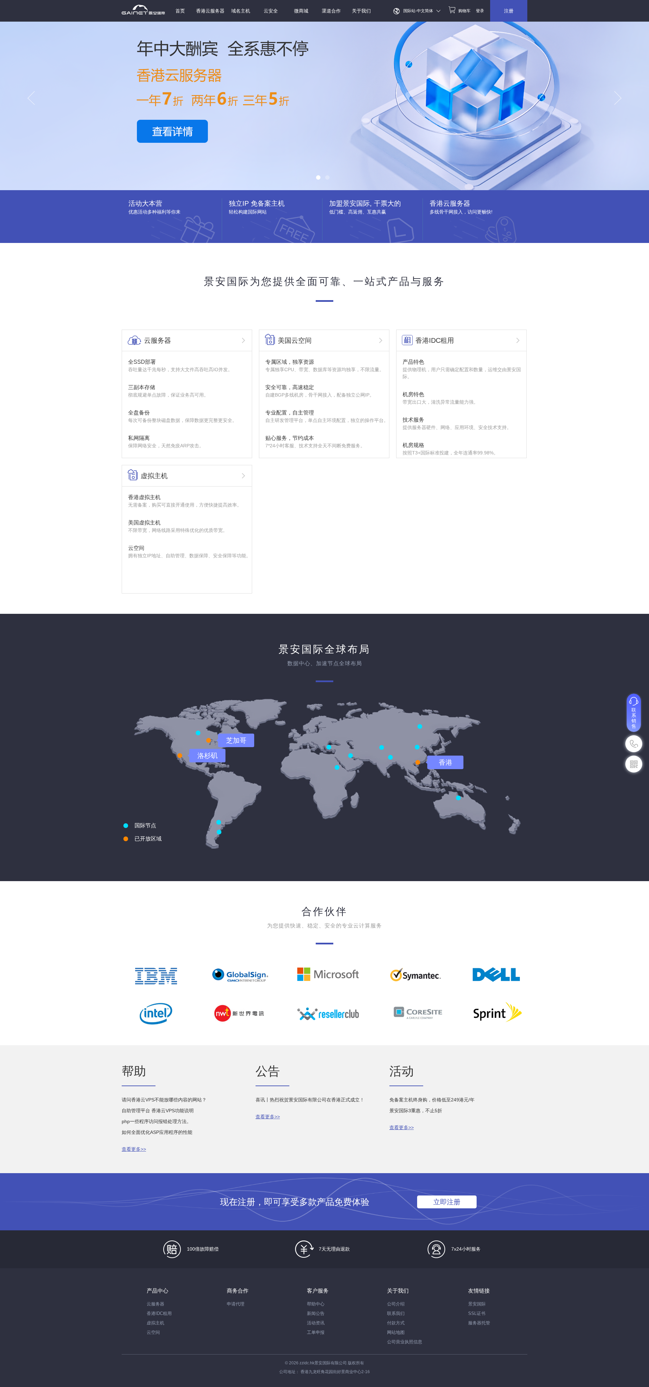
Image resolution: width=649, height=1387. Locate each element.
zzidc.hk (306, 1363)
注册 (508, 11)
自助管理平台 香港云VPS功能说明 (158, 1110)
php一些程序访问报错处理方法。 (156, 1121)
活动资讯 (315, 1322)
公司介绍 (396, 1303)
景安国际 (477, 1303)
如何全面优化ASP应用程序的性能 (157, 1132)
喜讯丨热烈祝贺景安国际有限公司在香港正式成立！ (310, 1099)
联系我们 (396, 1313)
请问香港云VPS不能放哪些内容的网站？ (164, 1099)
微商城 (301, 11)
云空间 (153, 1332)
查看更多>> (134, 1149)
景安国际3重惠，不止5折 (415, 1110)
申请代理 (235, 1303)
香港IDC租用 (434, 340)
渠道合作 (331, 11)
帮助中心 (315, 1303)
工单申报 (315, 1332)
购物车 (464, 10)
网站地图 (396, 1332)
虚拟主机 (154, 475)
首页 (180, 11)
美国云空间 (295, 340)
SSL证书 (476, 1313)
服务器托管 (479, 1322)
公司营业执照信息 (404, 1341)
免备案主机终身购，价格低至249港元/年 (432, 1099)
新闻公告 (315, 1313)
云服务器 (157, 340)
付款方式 (396, 1322)
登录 (480, 10)
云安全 (271, 11)
